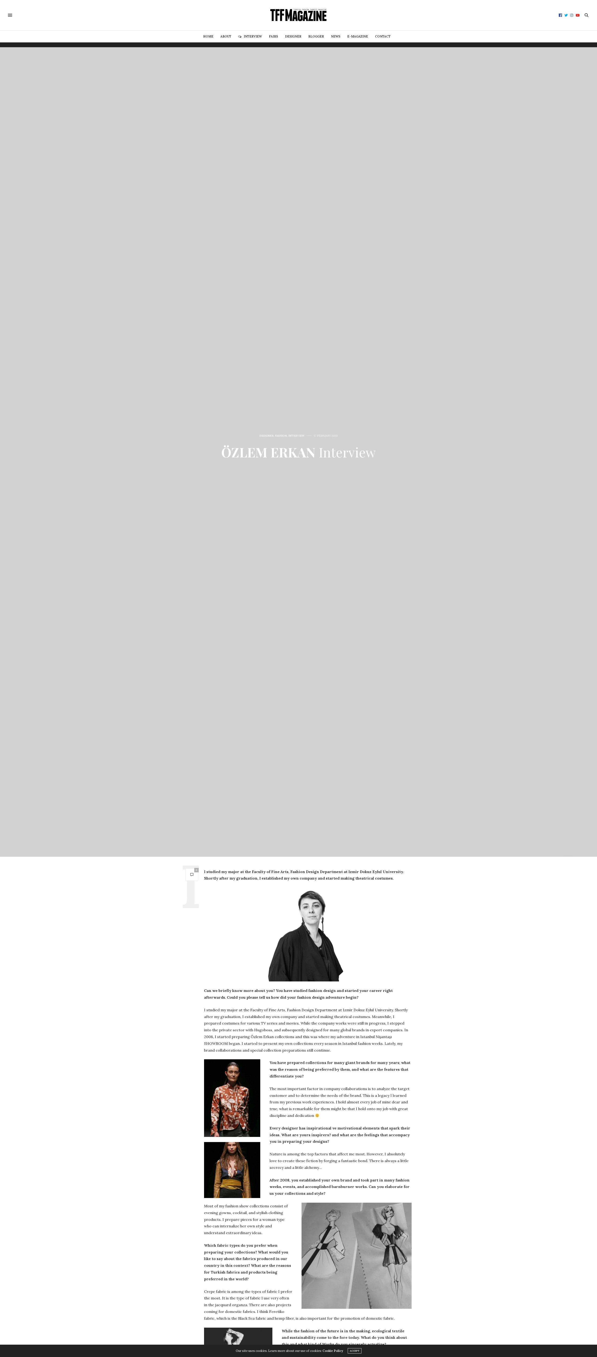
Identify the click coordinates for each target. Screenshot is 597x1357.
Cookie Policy (333, 1351)
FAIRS (273, 36)
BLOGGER (316, 36)
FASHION (281, 436)
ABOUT (225, 36)
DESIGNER (293, 36)
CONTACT (383, 36)
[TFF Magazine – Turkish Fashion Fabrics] (298, 15)
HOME (208, 36)
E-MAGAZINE (357, 36)
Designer (266, 436)
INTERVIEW (253, 36)
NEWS (335, 36)
